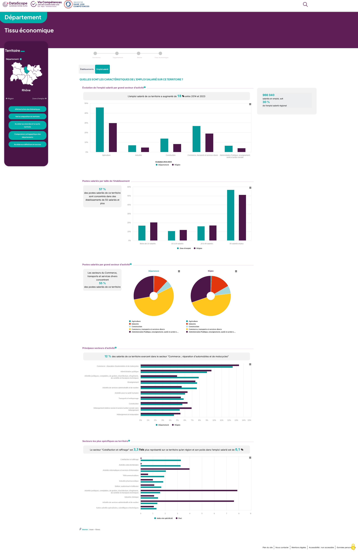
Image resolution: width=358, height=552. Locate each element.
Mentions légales (299, 547)
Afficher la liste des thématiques (27, 109)
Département (23, 17)
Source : (85, 529)
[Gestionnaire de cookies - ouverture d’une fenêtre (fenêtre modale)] (353, 547)
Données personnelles (346, 547)
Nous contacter (282, 547)
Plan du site (268, 547)
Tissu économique (161, 57)
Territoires (96, 57)
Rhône (139, 57)
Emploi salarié (102, 69)
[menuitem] (15, 4)
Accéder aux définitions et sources (27, 144)
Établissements (87, 69)
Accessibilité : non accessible (321, 547)
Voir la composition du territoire (27, 116)
